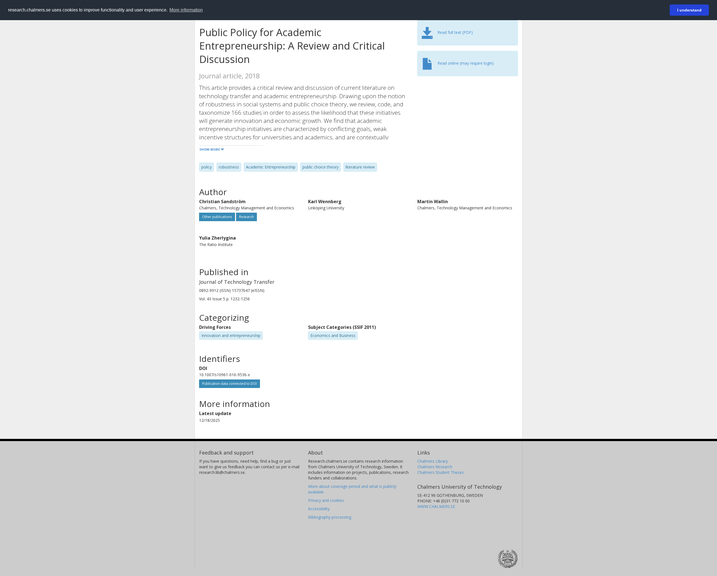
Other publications (217, 216)
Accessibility (319, 508)
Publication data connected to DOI (229, 383)
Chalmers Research (434, 466)
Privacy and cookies (326, 500)
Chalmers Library (432, 461)
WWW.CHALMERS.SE (436, 506)
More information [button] (186, 10)
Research (246, 216)
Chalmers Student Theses (440, 472)
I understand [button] (689, 10)
